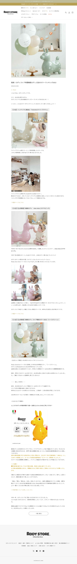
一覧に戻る (38, 513)
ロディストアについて (11, 543)
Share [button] (14, 90)
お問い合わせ (42, 545)
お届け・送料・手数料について (26, 543)
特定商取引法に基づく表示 (50, 543)
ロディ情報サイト (51, 545)
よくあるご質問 (39, 543)
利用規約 (24, 545)
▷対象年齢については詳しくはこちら (21, 490)
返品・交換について (32, 545)
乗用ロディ (24, 7)
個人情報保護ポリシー (64, 543)
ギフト (43, 11)
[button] (24, 7)
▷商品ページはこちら (17, 202)
